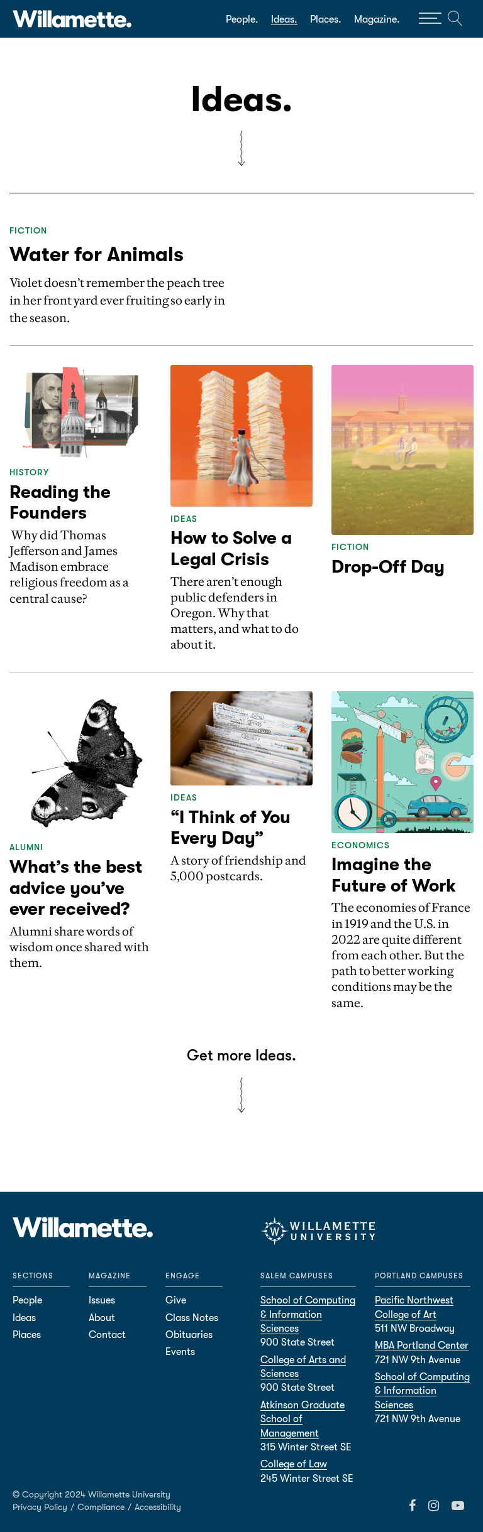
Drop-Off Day (388, 567)
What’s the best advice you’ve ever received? (75, 888)
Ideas (183, 519)
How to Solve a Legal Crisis (231, 548)
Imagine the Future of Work (393, 875)
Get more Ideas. (241, 1055)
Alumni (26, 847)
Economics (360, 845)
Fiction (28, 230)
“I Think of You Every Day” (230, 828)
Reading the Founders (60, 503)
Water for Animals (96, 254)
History (29, 472)
